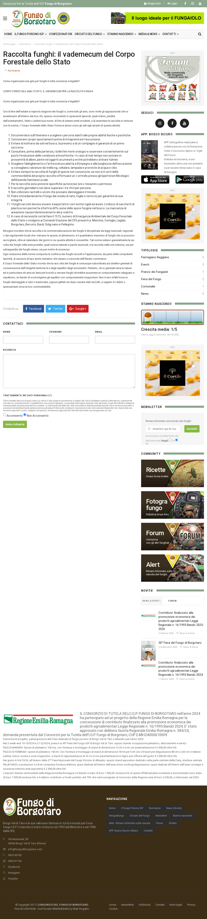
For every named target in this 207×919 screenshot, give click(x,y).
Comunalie (148, 286)
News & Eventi (174, 808)
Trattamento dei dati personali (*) (27, 395)
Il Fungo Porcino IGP (132, 808)
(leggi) (164, 440)
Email (98, 332)
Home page (9, 44)
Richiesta (9, 350)
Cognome (55, 332)
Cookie (113, 908)
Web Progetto (81, 908)
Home (8, 34)
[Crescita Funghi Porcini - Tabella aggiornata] (172, 317)
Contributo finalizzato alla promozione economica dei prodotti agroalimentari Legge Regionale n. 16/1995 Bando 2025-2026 (181, 621)
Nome (6, 332)
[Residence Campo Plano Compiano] (157, 18)
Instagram (14, 872)
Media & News (148, 34)
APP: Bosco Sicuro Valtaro (123, 830)
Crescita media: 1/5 (159, 329)
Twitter (57, 308)
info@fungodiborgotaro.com (25, 849)
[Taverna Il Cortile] (172, 216)
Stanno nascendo (120, 34)
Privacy (191, 904)
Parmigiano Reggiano (155, 257)
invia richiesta (14, 424)
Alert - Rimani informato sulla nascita (129, 823)
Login (173, 3)
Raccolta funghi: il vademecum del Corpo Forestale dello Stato (69, 44)
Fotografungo (116, 815)
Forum (159, 823)
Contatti (169, 34)
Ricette (172, 823)
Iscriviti (192, 428)
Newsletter (161, 815)
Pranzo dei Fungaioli (154, 272)
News (145, 294)
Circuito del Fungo (140, 815)
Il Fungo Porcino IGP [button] (29, 34)
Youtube (13, 878)
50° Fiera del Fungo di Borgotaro (180, 643)
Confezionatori (60, 34)
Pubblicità (144, 904)
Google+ (80, 308)
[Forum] (172, 79)
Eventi (145, 264)
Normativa (25, 44)
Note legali (176, 904)
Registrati (154, 3)
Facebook (35, 308)
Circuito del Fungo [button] (88, 34)
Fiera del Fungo (151, 279)
